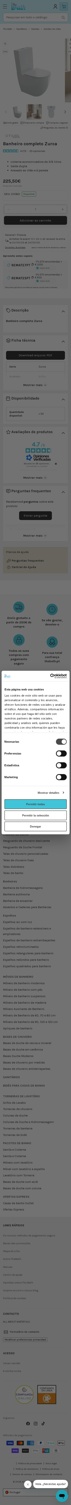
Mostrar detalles (48, 792)
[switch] (61, 753)
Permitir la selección (35, 815)
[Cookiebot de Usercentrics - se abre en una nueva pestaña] (50, 675)
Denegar (35, 826)
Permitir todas (35, 804)
